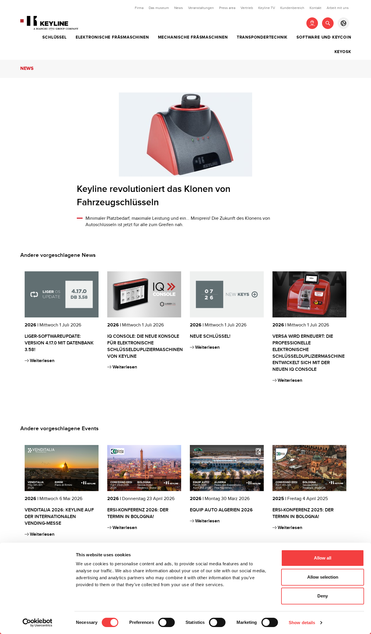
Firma (139, 8)
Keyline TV (266, 8)
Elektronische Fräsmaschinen (112, 37)
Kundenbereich (292, 8)
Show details (302, 622)
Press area (227, 8)
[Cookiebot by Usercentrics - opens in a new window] (37, 622)
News (178, 8)
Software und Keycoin (324, 37)
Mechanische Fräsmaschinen (193, 37)
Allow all (322, 557)
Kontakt (315, 8)
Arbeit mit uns (338, 8)
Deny (322, 595)
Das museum (159, 8)
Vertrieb (247, 8)
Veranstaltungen (201, 8)
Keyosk (342, 52)
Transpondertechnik (262, 37)
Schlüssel (54, 37)
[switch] (166, 622)
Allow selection (322, 577)
